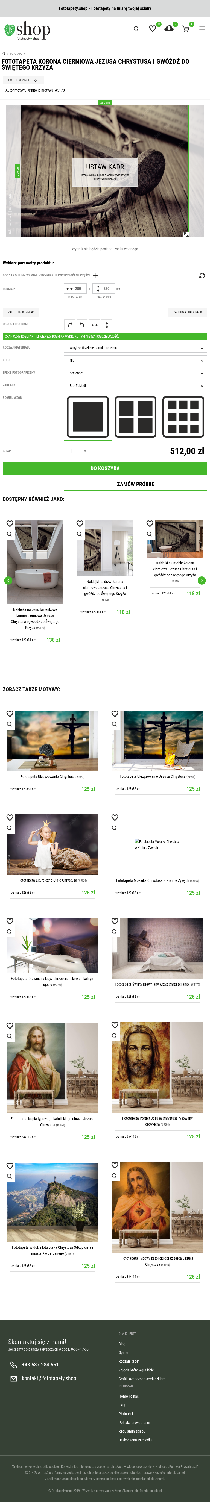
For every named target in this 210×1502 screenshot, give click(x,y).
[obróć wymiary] (201, 275)
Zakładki (9, 385)
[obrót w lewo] (82, 324)
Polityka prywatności (134, 1422)
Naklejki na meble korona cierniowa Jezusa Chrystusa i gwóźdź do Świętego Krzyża (175, 569)
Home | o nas (129, 1396)
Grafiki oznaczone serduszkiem (142, 1379)
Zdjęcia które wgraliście (136, 1370)
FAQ (122, 1405)
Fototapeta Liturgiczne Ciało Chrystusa (48, 880)
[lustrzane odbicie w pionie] (106, 324)
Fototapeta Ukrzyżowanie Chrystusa (48, 776)
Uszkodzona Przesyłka (136, 1440)
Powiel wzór (12, 398)
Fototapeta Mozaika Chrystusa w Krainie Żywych (152, 880)
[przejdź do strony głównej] (27, 30)
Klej (6, 360)
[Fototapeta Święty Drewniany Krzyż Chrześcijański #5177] (157, 948)
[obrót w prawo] (69, 324)
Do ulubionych (19, 80)
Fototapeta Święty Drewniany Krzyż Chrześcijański (152, 984)
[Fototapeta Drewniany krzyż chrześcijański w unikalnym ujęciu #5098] (52, 945)
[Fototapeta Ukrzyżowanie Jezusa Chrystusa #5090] (157, 741)
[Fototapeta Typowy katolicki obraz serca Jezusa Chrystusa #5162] (157, 1207)
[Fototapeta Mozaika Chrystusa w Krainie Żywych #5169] (157, 844)
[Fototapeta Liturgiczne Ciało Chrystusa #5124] (52, 844)
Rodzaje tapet (129, 1361)
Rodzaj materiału (16, 347)
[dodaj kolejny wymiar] (52, 275)
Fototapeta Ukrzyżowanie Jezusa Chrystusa (153, 776)
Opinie (123, 1352)
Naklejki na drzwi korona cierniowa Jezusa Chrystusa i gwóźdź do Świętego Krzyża (105, 587)
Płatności (126, 1414)
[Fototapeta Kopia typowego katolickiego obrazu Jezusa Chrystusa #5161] (52, 1068)
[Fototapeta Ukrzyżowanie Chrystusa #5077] (52, 741)
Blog (122, 1344)
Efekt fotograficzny (19, 373)
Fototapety (17, 53)
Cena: (7, 451)
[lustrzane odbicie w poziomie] (94, 324)
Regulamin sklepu (132, 1431)
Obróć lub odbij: (15, 324)
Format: (9, 289)
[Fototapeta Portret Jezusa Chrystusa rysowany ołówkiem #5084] (157, 1067)
